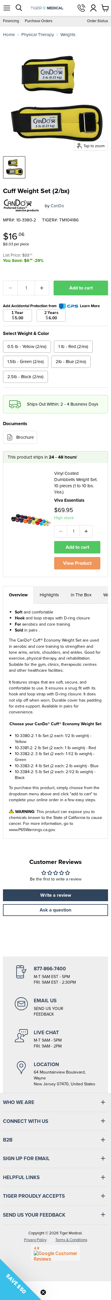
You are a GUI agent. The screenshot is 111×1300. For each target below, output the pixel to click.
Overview (18, 595)
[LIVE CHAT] (55, 1039)
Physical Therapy (37, 34)
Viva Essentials (69, 500)
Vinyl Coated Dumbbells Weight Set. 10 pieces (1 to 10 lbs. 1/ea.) (75, 482)
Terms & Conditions (71, 1240)
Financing (11, 21)
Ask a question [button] (55, 909)
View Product (77, 563)
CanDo (57, 206)
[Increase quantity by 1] (42, 288)
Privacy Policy (35, 1240)
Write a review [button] (55, 895)
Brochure (25, 437)
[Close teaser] (43, 1292)
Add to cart (81, 287)
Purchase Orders (38, 21)
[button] (20, 1279)
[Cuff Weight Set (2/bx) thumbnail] (14, 167)
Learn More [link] (90, 306)
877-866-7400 (81, 7)
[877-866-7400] (55, 975)
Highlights (49, 595)
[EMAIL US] (55, 1007)
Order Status (97, 21)
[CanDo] (21, 206)
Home (9, 34)
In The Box (81, 595)
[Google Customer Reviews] (55, 1253)
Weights (67, 34)
